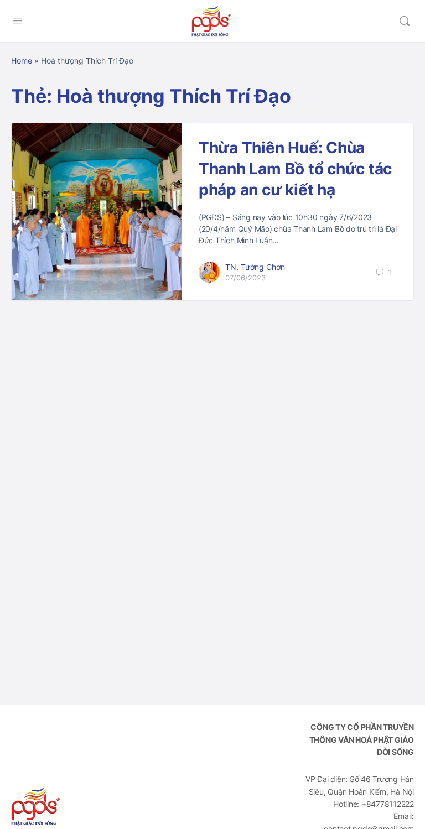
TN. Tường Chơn (255, 267)
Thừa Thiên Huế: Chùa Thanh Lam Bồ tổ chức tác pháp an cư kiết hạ (295, 168)
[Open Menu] (17, 20)
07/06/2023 (245, 277)
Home (21, 60)
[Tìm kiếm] (404, 21)
